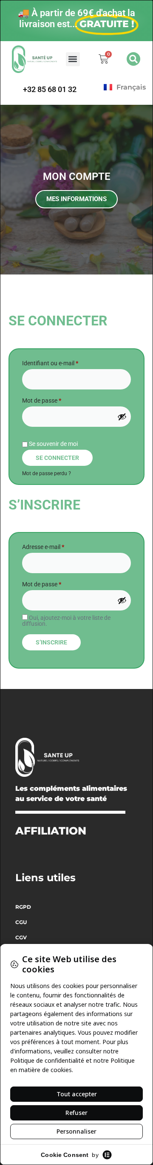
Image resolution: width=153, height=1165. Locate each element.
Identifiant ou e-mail (64, 362)
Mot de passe (56, 399)
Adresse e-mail (57, 545)
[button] (73, 59)
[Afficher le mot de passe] (122, 416)
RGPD (23, 907)
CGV (21, 937)
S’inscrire (51, 642)
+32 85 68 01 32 (49, 89)
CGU (21, 922)
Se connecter (57, 457)
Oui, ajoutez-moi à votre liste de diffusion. (66, 620)
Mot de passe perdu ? (46, 473)
